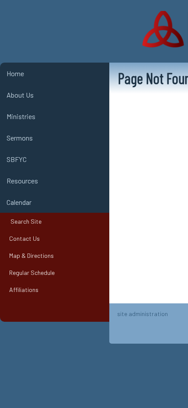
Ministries (21, 116)
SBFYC (17, 159)
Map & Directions (30, 255)
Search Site (24, 221)
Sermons (20, 138)
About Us (20, 95)
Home (15, 73)
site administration (142, 313)
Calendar (19, 202)
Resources (22, 180)
